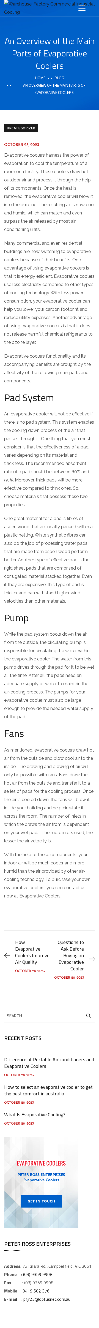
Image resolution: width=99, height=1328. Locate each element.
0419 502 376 (36, 1291)
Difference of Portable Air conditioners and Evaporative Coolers (49, 1063)
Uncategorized (21, 128)
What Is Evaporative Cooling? (34, 1114)
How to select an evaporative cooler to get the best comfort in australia (48, 1090)
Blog (59, 78)
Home (40, 78)
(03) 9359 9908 (37, 1274)
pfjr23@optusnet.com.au (46, 1299)
